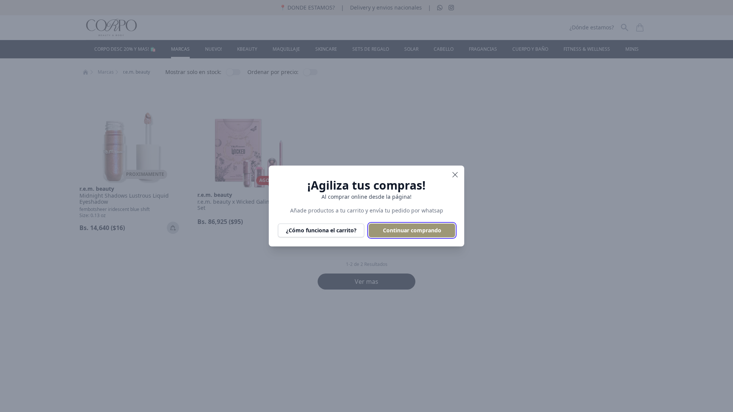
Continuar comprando (412, 230)
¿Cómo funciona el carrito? (321, 230)
